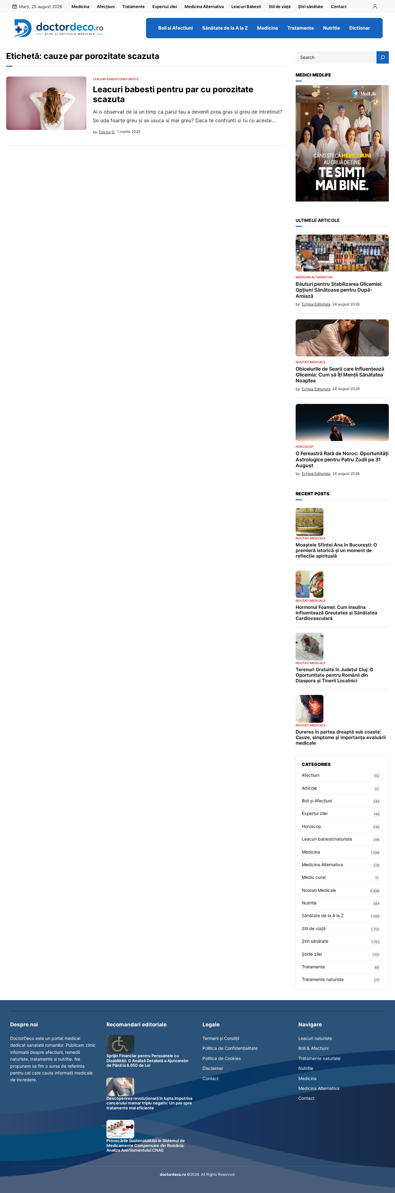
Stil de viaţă (314, 928)
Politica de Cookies (221, 1058)
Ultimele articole (318, 220)
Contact (210, 1078)
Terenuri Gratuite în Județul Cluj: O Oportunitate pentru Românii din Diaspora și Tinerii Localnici (334, 675)
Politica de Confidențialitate (230, 1048)
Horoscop (304, 446)
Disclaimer (212, 1068)
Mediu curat (314, 877)
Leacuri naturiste (315, 1038)
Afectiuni (310, 775)
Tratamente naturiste (323, 979)
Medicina (311, 851)
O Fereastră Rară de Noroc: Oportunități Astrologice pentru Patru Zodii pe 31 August (342, 459)
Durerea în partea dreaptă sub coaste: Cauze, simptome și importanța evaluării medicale (341, 737)
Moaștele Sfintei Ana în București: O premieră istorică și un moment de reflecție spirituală (336, 550)
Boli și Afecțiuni (317, 800)
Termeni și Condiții (220, 1038)
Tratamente (313, 966)
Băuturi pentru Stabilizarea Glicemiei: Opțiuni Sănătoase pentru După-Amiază (339, 290)
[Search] (382, 57)
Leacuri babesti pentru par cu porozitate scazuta (173, 94)
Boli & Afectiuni (313, 1048)
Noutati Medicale (311, 362)
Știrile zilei (312, 954)
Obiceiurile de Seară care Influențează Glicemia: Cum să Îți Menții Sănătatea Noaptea (340, 375)
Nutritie (309, 902)
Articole (309, 788)
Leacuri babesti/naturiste (116, 79)
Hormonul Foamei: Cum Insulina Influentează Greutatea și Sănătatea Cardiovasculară (336, 613)
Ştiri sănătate (315, 941)
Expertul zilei (314, 813)
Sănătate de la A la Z (323, 915)
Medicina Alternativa (314, 277)
